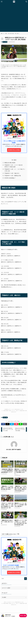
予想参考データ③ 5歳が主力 (11, 173)
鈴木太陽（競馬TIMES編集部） (14, 449)
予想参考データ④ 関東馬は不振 (12, 175)
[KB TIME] (14, 1)
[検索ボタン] (26, 1)
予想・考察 (5, 41)
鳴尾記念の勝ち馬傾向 (9, 162)
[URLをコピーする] (25, 424)
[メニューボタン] (1, 1)
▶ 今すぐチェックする (14, 150)
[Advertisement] (14, 18)
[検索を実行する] (25, 578)
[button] (3, 424)
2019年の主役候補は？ (10, 178)
